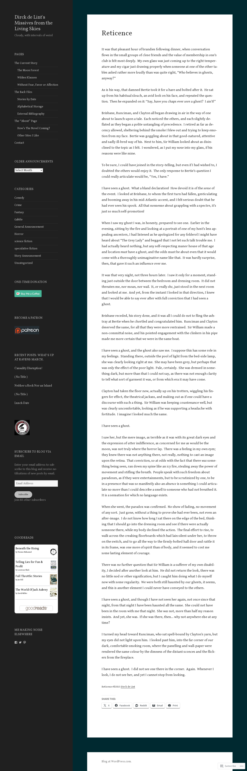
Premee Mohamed (25, 552)
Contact (19, 143)
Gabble (18, 219)
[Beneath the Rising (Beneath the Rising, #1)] (53, 551)
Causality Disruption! (28, 368)
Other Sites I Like (28, 135)
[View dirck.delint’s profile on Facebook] (15, 642)
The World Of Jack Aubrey (32, 590)
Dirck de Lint (128, 686)
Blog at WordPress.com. (116, 761)
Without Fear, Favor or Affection (37, 85)
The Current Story (25, 63)
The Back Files (23, 92)
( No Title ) (20, 377)
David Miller (22, 593)
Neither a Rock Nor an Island (33, 386)
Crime (18, 205)
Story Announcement (27, 256)
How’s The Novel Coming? (33, 128)
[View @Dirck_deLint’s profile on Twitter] (20, 642)
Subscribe (23, 494)
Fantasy (19, 212)
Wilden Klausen (27, 77)
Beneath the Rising (27, 548)
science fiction (23, 241)
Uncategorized (23, 263)
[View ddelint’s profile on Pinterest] (24, 642)
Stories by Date (26, 99)
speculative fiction (25, 248)
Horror (19, 234)
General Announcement (29, 227)
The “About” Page (25, 121)
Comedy (19, 198)
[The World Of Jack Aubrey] (53, 592)
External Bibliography (30, 114)
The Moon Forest (28, 70)
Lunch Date (21, 403)
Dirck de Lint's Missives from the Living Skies (33, 23)
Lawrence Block (23, 570)
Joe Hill (20, 580)
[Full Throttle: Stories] (53, 579)
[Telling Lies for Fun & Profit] (53, 565)
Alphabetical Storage (30, 106)
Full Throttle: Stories (29, 576)
